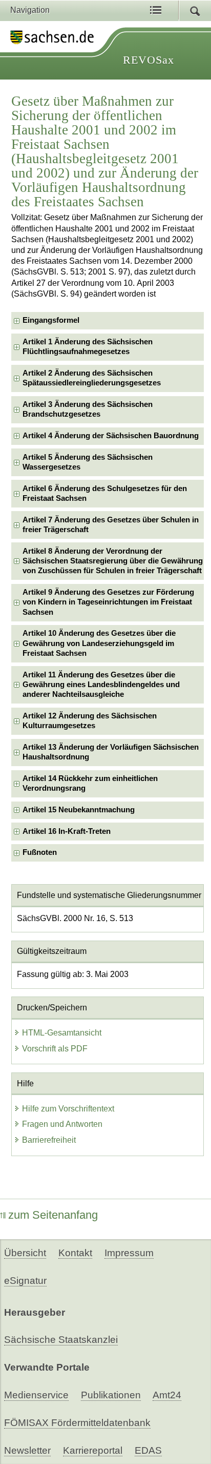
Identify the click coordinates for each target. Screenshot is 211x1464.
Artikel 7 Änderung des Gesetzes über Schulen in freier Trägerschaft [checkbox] (111, 525)
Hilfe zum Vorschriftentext (68, 1108)
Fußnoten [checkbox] (40, 852)
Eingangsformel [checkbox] (51, 320)
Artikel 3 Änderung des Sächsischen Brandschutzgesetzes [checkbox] (88, 409)
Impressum (129, 1252)
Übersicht (25, 1252)
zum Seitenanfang (53, 1214)
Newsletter (27, 1450)
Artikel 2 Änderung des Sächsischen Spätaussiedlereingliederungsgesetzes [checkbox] (92, 378)
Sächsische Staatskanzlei (61, 1339)
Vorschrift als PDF (55, 1048)
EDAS (148, 1450)
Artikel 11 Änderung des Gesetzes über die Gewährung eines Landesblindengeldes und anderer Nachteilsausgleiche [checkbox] (101, 685)
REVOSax (148, 59)
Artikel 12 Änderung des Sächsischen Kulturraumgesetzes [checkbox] (90, 721)
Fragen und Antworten (62, 1124)
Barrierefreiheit (49, 1140)
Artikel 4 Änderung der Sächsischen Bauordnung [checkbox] (111, 436)
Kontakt (75, 1252)
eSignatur (25, 1280)
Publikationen (111, 1395)
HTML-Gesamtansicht (61, 1032)
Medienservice (36, 1395)
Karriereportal (92, 1450)
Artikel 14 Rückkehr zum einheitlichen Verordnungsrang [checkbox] (90, 783)
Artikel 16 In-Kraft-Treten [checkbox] (67, 831)
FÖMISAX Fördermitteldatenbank (77, 1422)
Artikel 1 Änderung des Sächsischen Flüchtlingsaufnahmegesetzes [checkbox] (88, 347)
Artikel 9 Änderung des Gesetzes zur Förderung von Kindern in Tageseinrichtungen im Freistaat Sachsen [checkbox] (108, 602)
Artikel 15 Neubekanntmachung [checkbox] (79, 810)
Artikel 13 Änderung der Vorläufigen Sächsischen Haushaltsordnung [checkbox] (111, 752)
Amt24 (167, 1395)
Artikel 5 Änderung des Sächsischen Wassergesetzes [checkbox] (88, 462)
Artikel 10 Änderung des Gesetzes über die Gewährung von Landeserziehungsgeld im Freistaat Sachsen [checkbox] (99, 643)
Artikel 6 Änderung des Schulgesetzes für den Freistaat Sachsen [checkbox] (105, 493)
